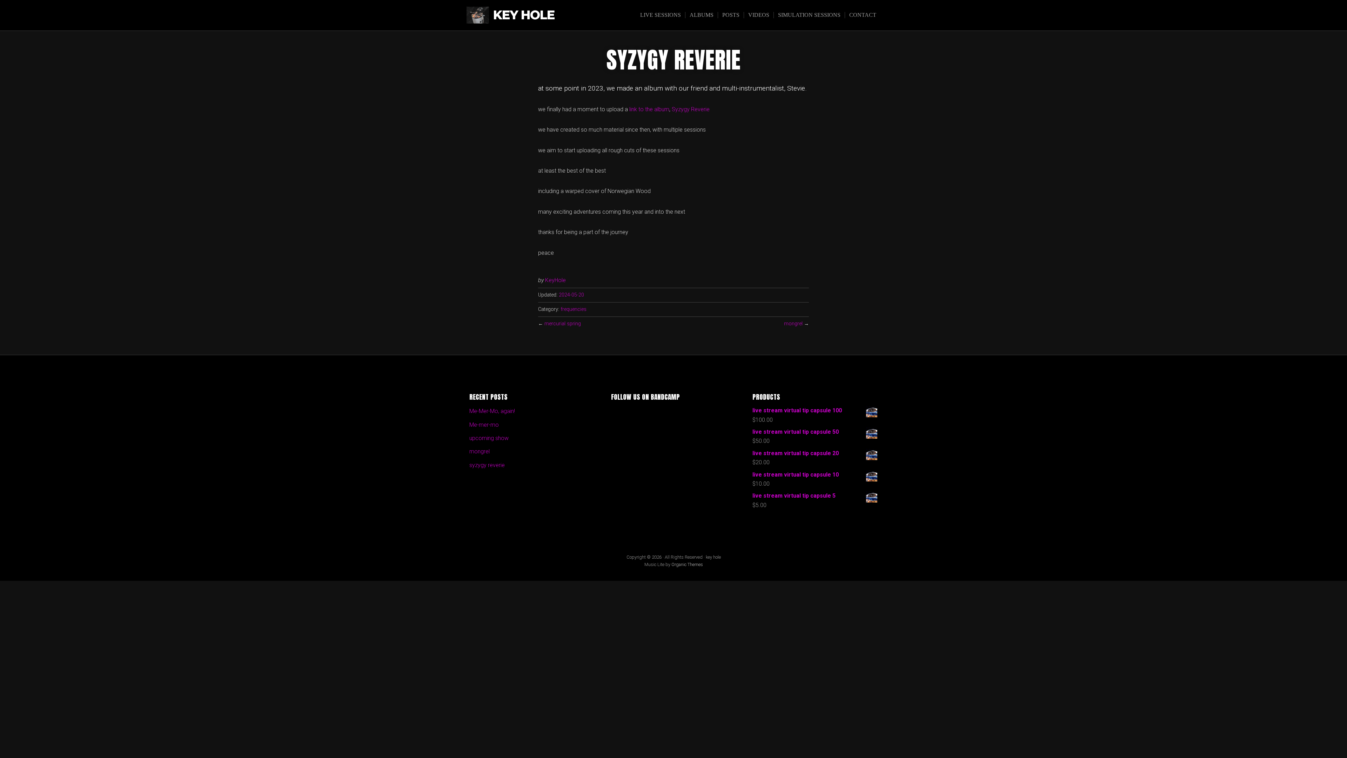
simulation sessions (809, 15)
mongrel (793, 324)
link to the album (649, 109)
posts (730, 15)
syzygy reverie (487, 465)
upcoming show (489, 438)
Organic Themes (687, 564)
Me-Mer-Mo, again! (492, 411)
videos (758, 15)
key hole (524, 15)
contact (862, 15)
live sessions (660, 15)
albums (701, 15)
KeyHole (555, 280)
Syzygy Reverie (691, 109)
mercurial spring (562, 324)
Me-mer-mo (484, 424)
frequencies (574, 309)
